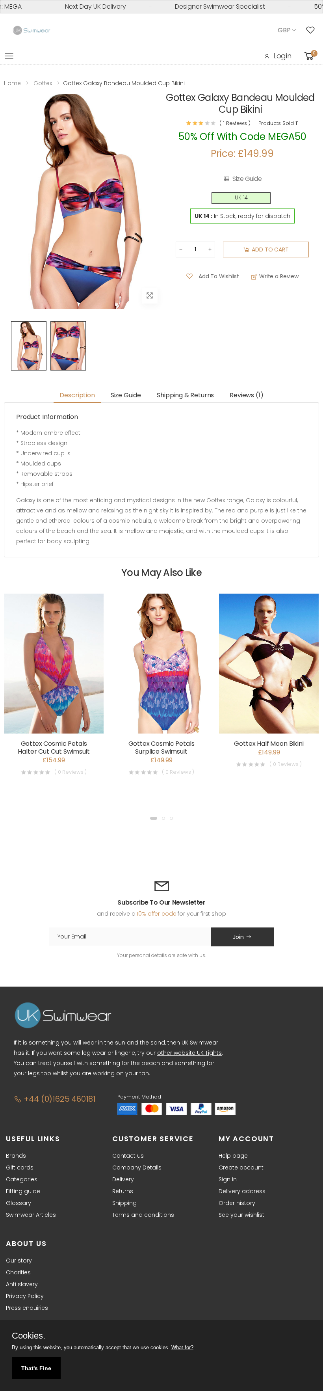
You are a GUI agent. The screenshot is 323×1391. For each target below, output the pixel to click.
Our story (19, 1260)
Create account (241, 1167)
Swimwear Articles (31, 1215)
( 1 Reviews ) (234, 123)
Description (77, 395)
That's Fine (36, 1368)
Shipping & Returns (185, 395)
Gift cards (19, 1167)
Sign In (228, 1179)
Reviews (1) (246, 395)
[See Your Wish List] (312, 30)
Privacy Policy (25, 1296)
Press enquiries (27, 1308)
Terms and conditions (143, 1215)
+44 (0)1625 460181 (59, 1098)
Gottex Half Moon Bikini (268, 743)
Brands (16, 1156)
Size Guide (247, 179)
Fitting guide (23, 1191)
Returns (122, 1191)
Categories (21, 1179)
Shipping (124, 1203)
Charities (18, 1272)
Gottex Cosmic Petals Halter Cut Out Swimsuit (53, 747)
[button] (154, 818)
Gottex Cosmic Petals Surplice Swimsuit (161, 747)
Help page (233, 1156)
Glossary (18, 1203)
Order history (237, 1203)
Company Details (137, 1167)
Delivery (123, 1179)
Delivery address (242, 1191)
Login (282, 56)
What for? (182, 1347)
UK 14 (241, 197)
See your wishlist (241, 1215)
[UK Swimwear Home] (31, 30)
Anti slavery (22, 1284)
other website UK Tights (189, 1053)
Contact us (128, 1156)
